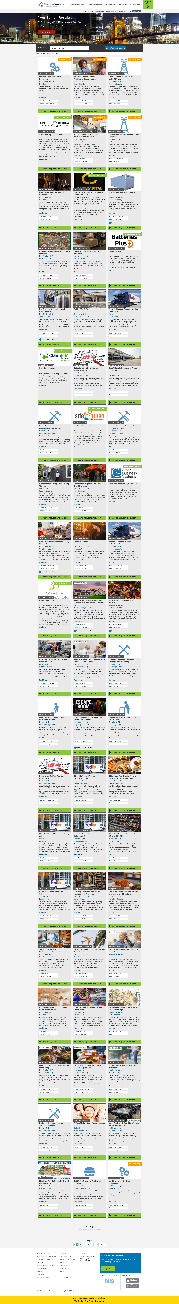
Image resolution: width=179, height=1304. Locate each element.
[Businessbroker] (51, 4)
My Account (136, 11)
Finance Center (99, 11)
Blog (129, 11)
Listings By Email (88, 11)
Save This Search (46, 32)
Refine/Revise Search (114, 48)
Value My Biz (122, 11)
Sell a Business (110, 4)
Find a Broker (123, 4)
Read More (43, 97)
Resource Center (111, 11)
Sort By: (42, 47)
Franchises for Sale (95, 4)
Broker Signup (135, 4)
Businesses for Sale (77, 4)
